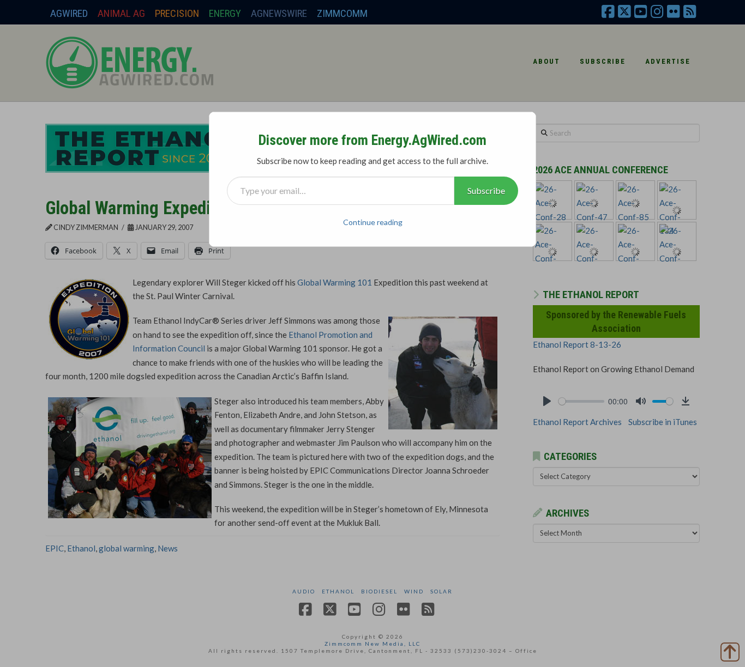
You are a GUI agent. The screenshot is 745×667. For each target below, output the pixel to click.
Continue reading (372, 222)
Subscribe (486, 190)
